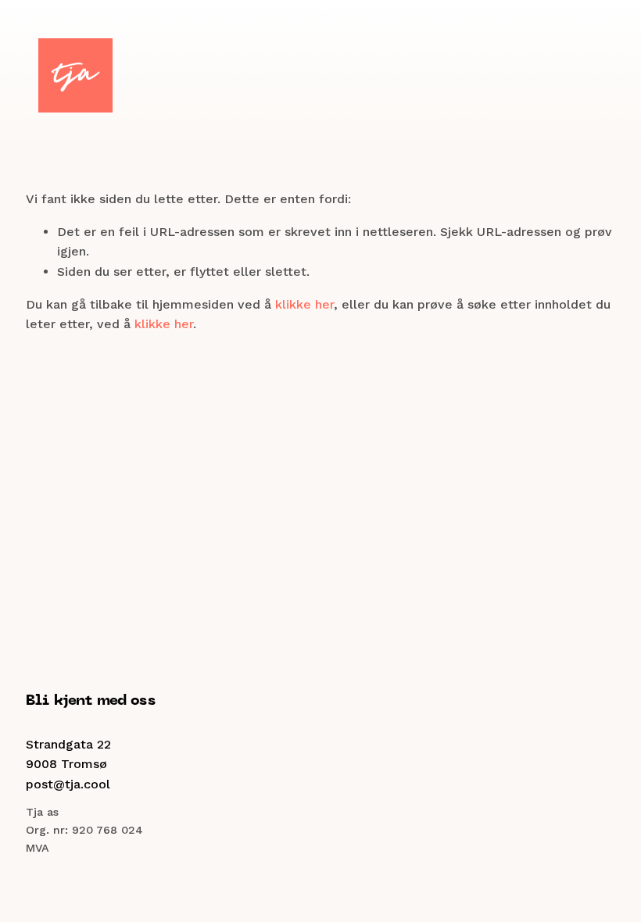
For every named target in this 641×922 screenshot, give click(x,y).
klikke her (304, 304)
